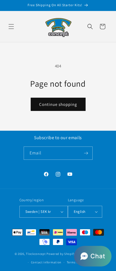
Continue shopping (58, 104)
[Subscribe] (86, 153)
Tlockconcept (36, 253)
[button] (11, 26)
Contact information (46, 262)
